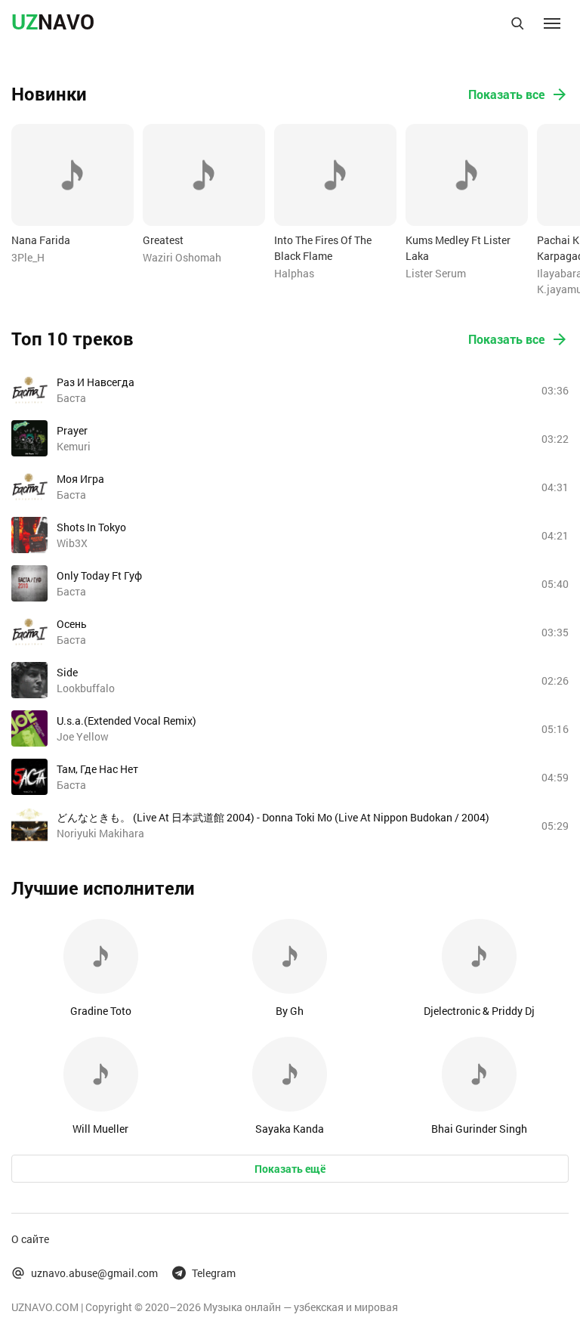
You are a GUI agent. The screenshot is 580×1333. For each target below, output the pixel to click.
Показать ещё (290, 1168)
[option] (72, 194)
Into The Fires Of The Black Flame (323, 248)
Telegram (214, 1273)
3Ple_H (28, 257)
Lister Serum (436, 273)
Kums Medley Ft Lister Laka (458, 248)
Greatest (163, 240)
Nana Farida (40, 240)
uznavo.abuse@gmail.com (94, 1273)
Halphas (294, 273)
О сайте (30, 1239)
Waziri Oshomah (182, 257)
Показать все (506, 94)
